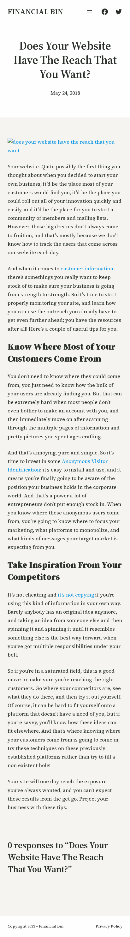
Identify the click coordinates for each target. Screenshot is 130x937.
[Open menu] (89, 11)
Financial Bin (35, 11)
